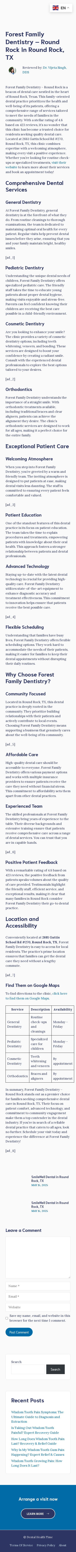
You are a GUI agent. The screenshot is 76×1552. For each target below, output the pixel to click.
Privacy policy (46, 1545)
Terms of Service (21, 1545)
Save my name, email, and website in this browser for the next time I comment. (40, 1318)
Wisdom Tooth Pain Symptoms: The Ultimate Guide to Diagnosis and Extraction (37, 1417)
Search (16, 1362)
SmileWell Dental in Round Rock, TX (50, 1178)
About (62, 1545)
